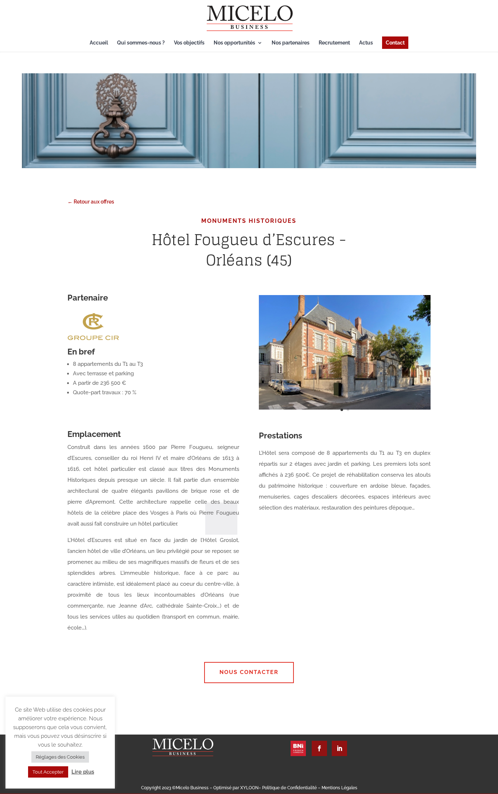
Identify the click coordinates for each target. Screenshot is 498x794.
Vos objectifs (189, 43)
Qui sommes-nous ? (141, 43)
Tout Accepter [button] (48, 772)
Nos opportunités (234, 43)
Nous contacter (249, 672)
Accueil (99, 43)
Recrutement (334, 43)
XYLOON (249, 787)
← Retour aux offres (90, 202)
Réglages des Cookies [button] (60, 757)
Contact (395, 43)
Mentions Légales (339, 787)
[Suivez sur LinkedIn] (339, 748)
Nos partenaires (291, 43)
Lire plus (82, 771)
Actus (366, 43)
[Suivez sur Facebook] (319, 748)
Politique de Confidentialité (290, 787)
